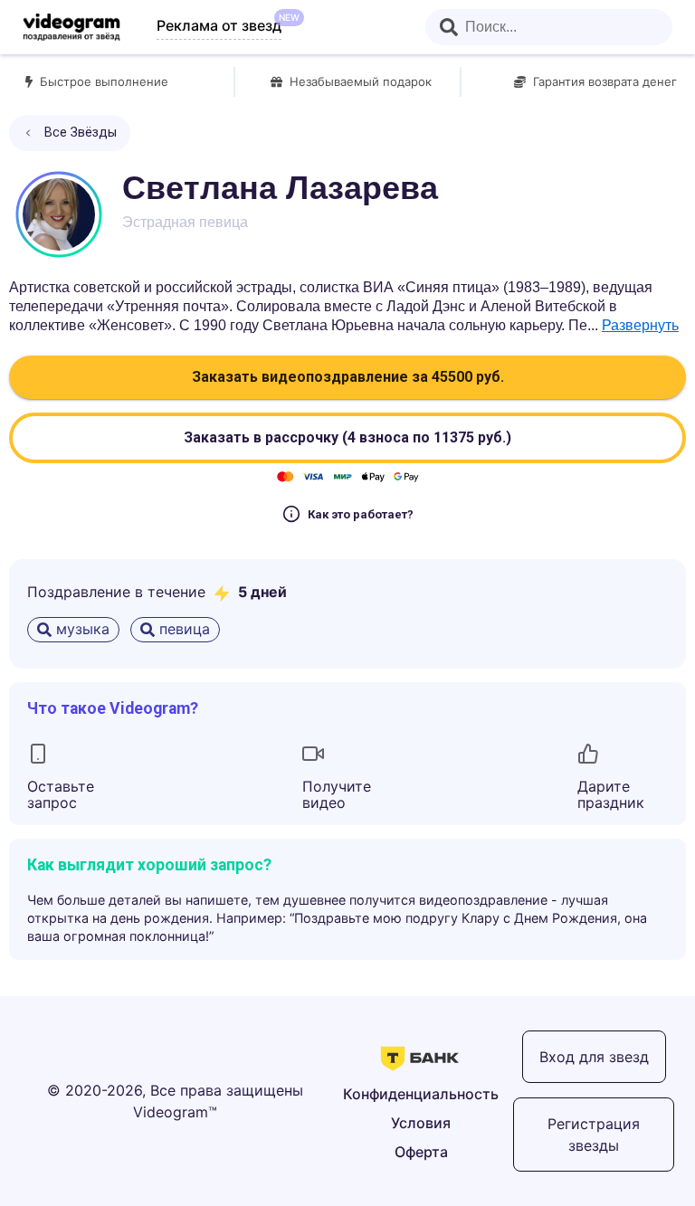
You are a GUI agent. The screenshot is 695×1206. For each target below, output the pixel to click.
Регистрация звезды (593, 1134)
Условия (421, 1123)
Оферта (421, 1152)
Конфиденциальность (421, 1094)
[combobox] (548, 27)
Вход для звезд (594, 1057)
